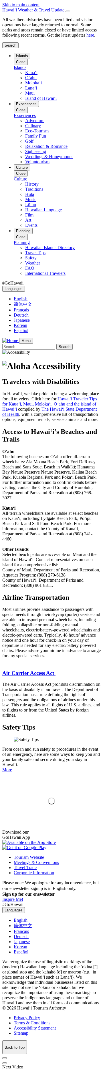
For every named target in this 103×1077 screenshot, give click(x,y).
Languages (14, 289)
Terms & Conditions (32, 1022)
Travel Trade (25, 867)
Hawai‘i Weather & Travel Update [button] (34, 9)
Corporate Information (34, 872)
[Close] (68, 11)
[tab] (51, 10)
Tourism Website (29, 857)
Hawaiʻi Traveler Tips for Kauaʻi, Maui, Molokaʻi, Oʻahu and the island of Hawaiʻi (49, 404)
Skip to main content (20, 4)
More (7, 769)
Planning (23, 231)
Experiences (26, 104)
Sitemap (21, 1033)
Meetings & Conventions (36, 862)
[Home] (10, 340)
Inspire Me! (12, 899)
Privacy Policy (27, 1017)
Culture (22, 167)
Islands (22, 56)
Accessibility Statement (35, 1028)
